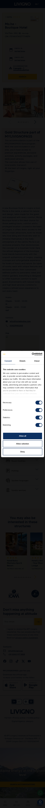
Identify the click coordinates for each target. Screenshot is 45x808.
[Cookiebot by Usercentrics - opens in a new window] (32, 354)
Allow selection (22, 444)
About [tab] (36, 361)
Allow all (22, 436)
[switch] (38, 410)
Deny (22, 452)
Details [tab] (22, 361)
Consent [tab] (8, 361)
